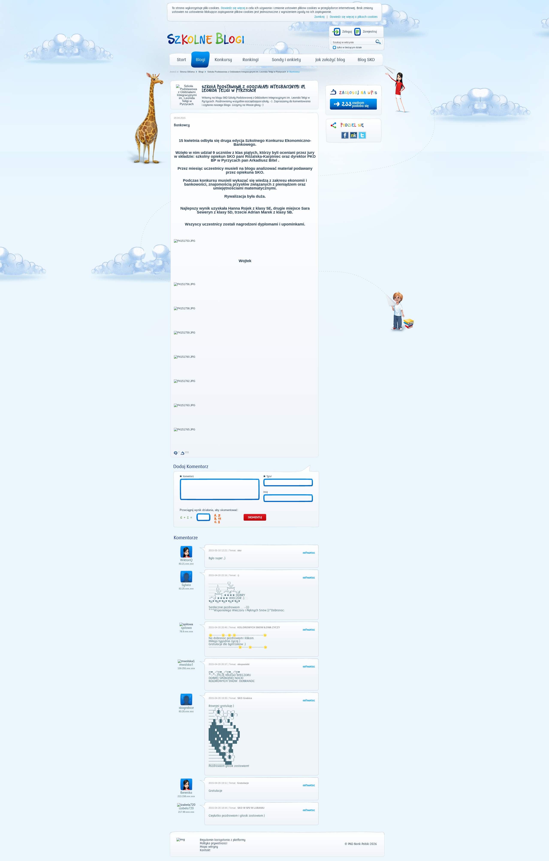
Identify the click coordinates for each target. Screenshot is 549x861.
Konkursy (223, 59)
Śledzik (354, 135)
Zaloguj (347, 31)
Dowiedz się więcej (233, 8)
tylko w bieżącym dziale (349, 47)
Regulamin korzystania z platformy (222, 840)
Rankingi (251, 59)
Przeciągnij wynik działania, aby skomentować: (209, 510)
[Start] (205, 46)
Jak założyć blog (330, 59)
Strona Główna (187, 72)
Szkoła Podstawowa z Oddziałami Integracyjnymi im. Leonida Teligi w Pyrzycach (246, 72)
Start (181, 59)
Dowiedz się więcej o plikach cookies (354, 17)
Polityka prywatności (213, 843)
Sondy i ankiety (286, 59)
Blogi (200, 59)
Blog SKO (366, 59)
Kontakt (205, 850)
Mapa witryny (209, 847)
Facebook (345, 135)
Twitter (362, 135)
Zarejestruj (370, 31)
